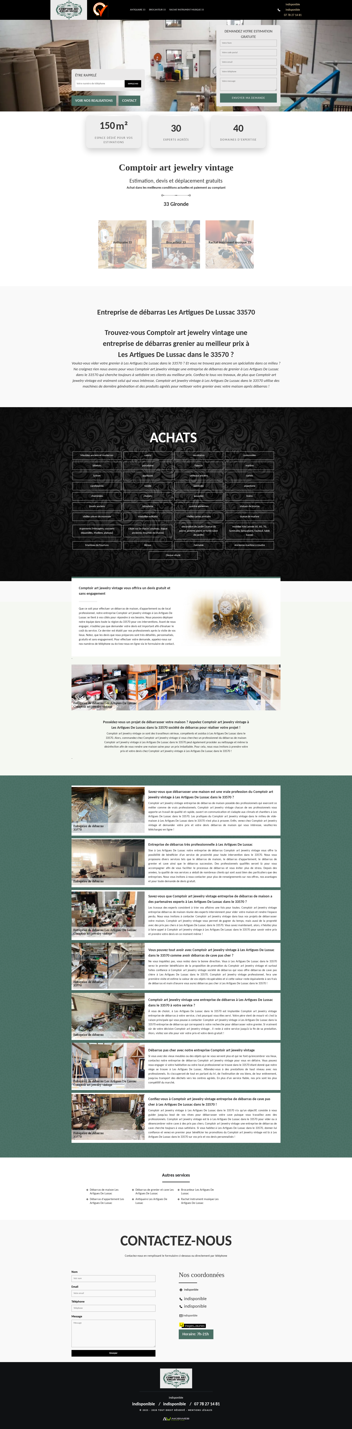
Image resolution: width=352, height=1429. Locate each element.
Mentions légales (200, 1410)
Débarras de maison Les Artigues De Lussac (104, 1191)
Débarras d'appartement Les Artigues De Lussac (107, 1201)
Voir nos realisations (94, 101)
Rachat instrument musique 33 (186, 10)
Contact (129, 101)
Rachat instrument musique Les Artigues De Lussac (200, 1201)
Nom (75, 1272)
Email (75, 1286)
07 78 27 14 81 (293, 15)
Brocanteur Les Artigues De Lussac (197, 1191)
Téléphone (78, 1301)
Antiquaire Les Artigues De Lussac (151, 1201)
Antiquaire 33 (137, 10)
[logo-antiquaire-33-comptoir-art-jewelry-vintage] (71, 10)
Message (77, 1316)
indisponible (293, 4)
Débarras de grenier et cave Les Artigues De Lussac (154, 1191)
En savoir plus (122, 267)
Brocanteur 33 (157, 10)
